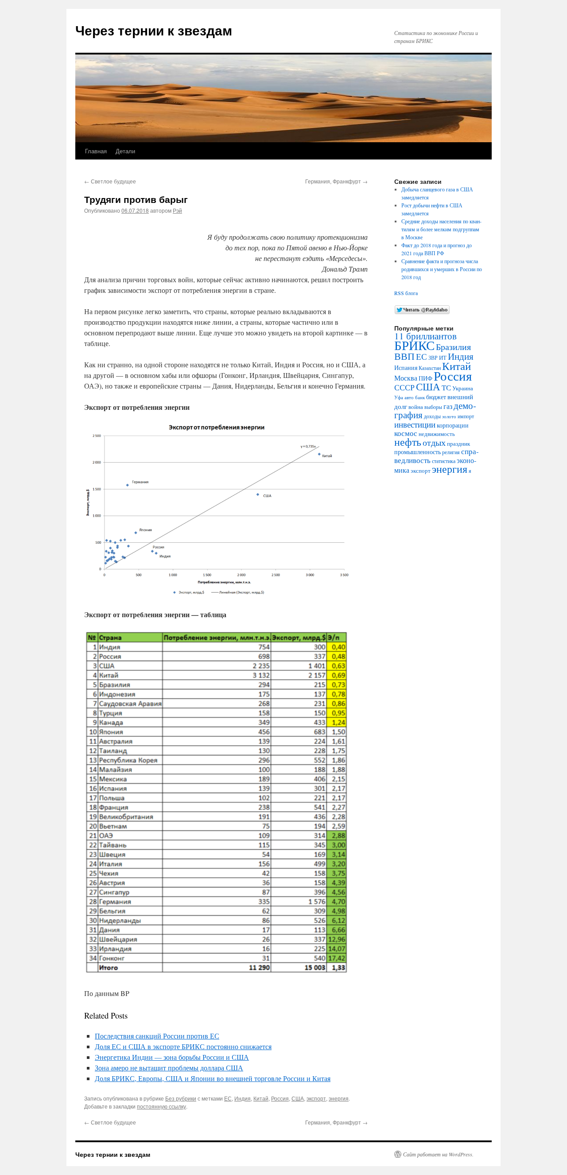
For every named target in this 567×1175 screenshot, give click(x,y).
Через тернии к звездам (153, 29)
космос (405, 433)
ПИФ (425, 378)
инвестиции (414, 424)
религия (451, 452)
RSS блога (406, 292)
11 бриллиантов (425, 336)
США (297, 1098)
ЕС (228, 1098)
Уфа (398, 397)
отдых (434, 442)
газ (447, 406)
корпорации (453, 425)
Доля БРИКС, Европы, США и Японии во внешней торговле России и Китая (212, 1078)
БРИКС (414, 345)
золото (449, 416)
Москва (405, 378)
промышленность (417, 451)
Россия (280, 1098)
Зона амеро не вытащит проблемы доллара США (169, 1067)
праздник (458, 443)
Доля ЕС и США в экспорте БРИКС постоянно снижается (183, 1046)
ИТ (443, 358)
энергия (339, 1098)
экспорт (316, 1098)
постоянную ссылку (161, 1106)
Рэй (177, 210)
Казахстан (430, 367)
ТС (446, 388)
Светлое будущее (110, 181)
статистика (443, 460)
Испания (405, 367)
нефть (407, 442)
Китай (260, 1098)
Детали (125, 151)
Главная (96, 151)
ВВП (404, 355)
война (415, 407)
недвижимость (437, 434)
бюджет (436, 397)
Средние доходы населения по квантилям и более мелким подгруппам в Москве (441, 229)
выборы (433, 406)
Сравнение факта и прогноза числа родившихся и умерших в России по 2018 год (441, 268)
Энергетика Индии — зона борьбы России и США (172, 1057)
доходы (432, 416)
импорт (466, 416)
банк (420, 397)
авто (409, 397)
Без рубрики (180, 1098)
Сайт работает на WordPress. (438, 1154)
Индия (242, 1098)
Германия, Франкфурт (336, 181)
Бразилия (453, 346)
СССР (404, 387)
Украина (462, 388)
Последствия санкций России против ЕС (157, 1035)
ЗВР (433, 357)
